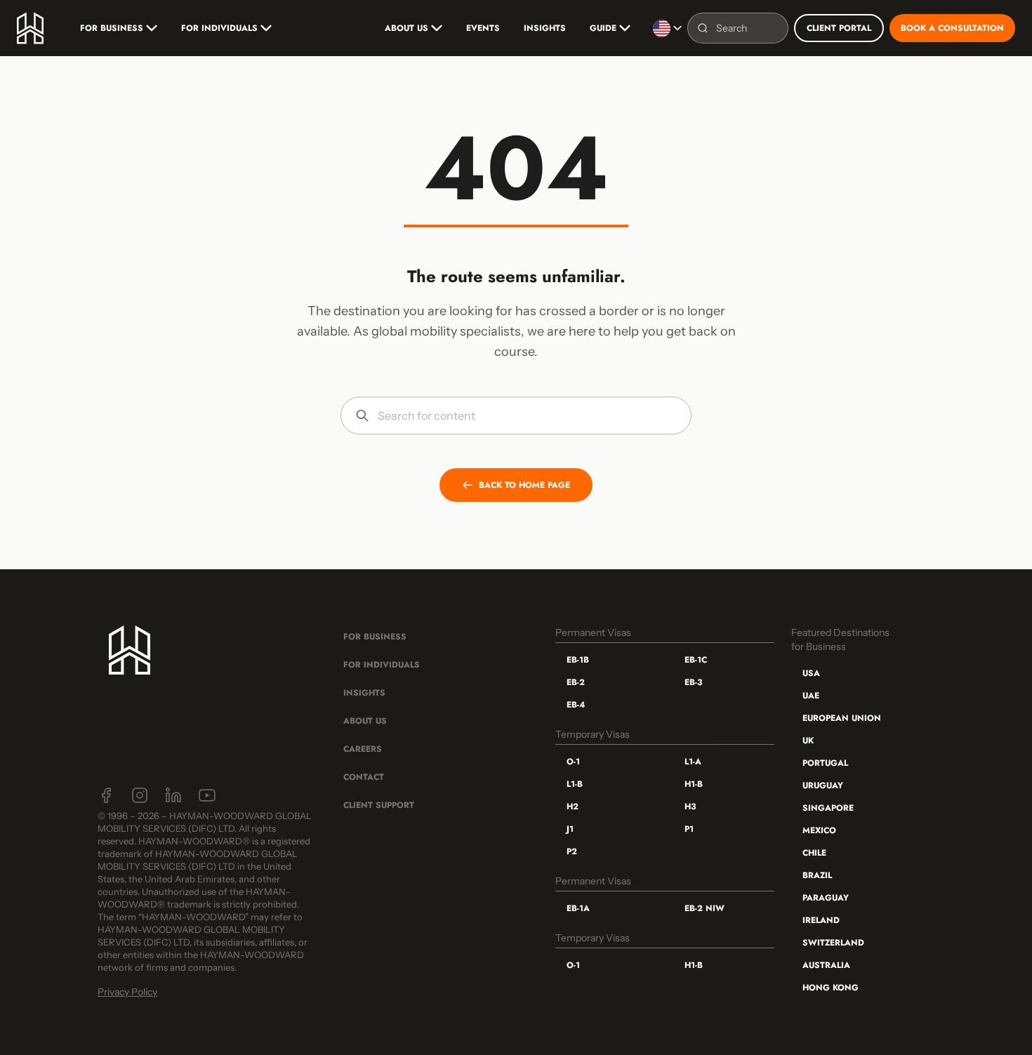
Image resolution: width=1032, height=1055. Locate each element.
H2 (572, 806)
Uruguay (822, 785)
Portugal (825, 763)
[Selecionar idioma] (667, 28)
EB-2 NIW (704, 908)
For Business (111, 28)
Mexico (819, 830)
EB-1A (578, 908)
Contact (363, 777)
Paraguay (825, 897)
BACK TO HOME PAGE (524, 485)
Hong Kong (830, 987)
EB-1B (578, 659)
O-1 (573, 761)
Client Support (378, 805)
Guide (603, 28)
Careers (362, 749)
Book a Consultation (952, 28)
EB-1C (695, 659)
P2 (572, 851)
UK (808, 740)
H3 (690, 806)
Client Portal (839, 28)
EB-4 (576, 704)
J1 (570, 829)
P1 (689, 829)
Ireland (821, 920)
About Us (406, 28)
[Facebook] (106, 795)
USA (811, 673)
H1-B (693, 784)
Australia (826, 965)
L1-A (692, 761)
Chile (814, 853)
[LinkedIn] (173, 795)
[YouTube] (207, 795)
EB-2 (576, 682)
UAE (810, 695)
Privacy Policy (127, 992)
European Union (841, 718)
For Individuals (219, 28)
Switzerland (833, 942)
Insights (545, 28)
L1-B (575, 784)
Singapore (828, 808)
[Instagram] (139, 795)
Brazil (817, 875)
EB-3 (693, 682)
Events (483, 28)
